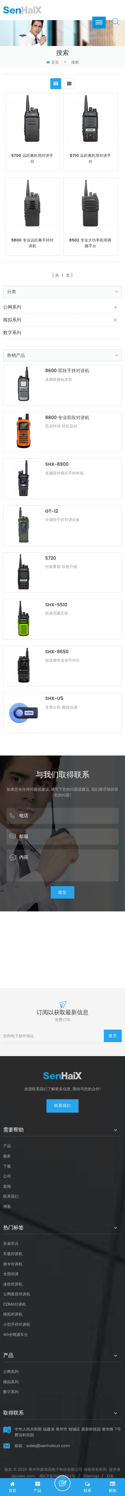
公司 (7, 1176)
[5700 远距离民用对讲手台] (32, 120)
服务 (7, 1156)
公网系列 (12, 307)
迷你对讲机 (12, 1284)
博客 (7, 1207)
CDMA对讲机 (14, 1304)
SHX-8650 (57, 651)
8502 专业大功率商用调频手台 (90, 243)
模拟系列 (12, 320)
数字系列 (12, 332)
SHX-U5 (54, 698)
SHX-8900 (57, 464)
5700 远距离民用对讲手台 (32, 159)
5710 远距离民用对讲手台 (90, 159)
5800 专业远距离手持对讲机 (32, 243)
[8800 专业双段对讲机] (23, 432)
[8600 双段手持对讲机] (23, 385)
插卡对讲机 (12, 1264)
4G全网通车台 (15, 1335)
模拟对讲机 (12, 1314)
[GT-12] (23, 525)
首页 (55, 62)
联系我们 (62, 1106)
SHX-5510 (56, 604)
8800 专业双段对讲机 (67, 417)
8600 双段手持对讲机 (67, 370)
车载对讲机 (12, 1254)
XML (110, 1476)
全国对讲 (11, 1274)
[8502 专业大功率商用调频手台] (90, 205)
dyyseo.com (23, 1476)
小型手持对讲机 (16, 1325)
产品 (7, 1146)
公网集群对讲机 (16, 1294)
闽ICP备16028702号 (57, 1476)
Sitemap (91, 1476)
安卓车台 (11, 1244)
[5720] (23, 572)
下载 (7, 1166)
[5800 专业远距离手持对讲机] (32, 205)
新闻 (7, 1187)
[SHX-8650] (23, 666)
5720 (50, 558)
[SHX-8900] (23, 478)
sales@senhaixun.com (48, 1446)
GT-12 (51, 511)
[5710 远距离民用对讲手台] (90, 120)
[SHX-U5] (23, 712)
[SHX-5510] (23, 619)
